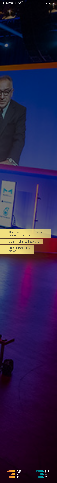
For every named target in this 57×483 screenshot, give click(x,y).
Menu (53, 3)
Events (43, 3)
